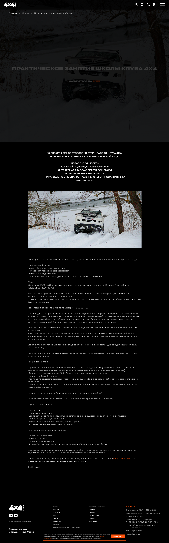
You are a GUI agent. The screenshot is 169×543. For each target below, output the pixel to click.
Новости (56, 512)
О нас (55, 506)
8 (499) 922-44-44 (147, 510)
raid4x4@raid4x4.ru (123, 459)
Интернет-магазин (97, 506)
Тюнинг (92, 512)
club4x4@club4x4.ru (134, 531)
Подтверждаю (118, 536)
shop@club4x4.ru (133, 534)
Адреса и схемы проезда (136, 517)
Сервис (92, 509)
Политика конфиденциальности (66, 528)
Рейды (25, 13)
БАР (54, 515)
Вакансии (57, 521)
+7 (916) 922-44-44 (151, 513)
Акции (92, 518)
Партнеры (93, 521)
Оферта (56, 525)
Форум (56, 509)
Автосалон (94, 515)
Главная (13, 13)
